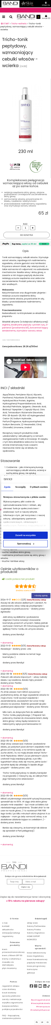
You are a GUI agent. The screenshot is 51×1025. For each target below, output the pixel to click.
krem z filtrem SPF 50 (12, 955)
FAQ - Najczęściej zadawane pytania (11, 1017)
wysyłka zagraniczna (12, 1002)
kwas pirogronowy (36, 966)
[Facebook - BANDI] (30, 986)
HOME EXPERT (33, 936)
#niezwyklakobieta (40, 1003)
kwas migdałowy (35, 956)
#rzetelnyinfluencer (40, 1010)
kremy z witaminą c (11, 959)
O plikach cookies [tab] (39, 487)
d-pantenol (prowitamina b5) (25, 326)
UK (42, 1022)
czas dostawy (9, 989)
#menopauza (43, 1006)
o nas (5, 923)
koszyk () (46, 18)
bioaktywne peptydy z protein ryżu (28, 324)
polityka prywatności (12, 1009)
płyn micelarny (9, 968)
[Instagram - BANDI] (36, 986)
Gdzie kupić (41, 918)
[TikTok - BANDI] (48, 987)
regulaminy (7, 936)
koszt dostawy (9, 992)
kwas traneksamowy (37, 959)
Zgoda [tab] (7, 487)
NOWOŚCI (32, 939)
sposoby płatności (11, 996)
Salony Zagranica (35, 932)
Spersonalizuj (24, 543)
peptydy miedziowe (37, 962)
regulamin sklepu (10, 986)
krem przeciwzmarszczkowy (13, 951)
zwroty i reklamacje (12, 999)
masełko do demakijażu (8, 963)
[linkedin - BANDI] (45, 986)
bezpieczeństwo (10, 1006)
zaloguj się (46, 5)
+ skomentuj (7, 642)
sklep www (32, 923)
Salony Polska (34, 929)
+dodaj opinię (41, 595)
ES (48, 1022)
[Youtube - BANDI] (40, 986)
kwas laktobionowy (36, 952)
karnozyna (32, 969)
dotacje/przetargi (11, 932)
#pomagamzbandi (40, 1000)
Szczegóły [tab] (20, 487)
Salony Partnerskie (36, 926)
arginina (6, 324)
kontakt (5, 926)
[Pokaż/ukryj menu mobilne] (3, 17)
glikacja (31, 972)
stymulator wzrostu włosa (29, 330)
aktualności (8, 929)
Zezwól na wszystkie (25, 535)
